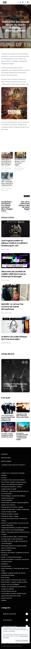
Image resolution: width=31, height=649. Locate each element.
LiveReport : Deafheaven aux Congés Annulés (15, 385)
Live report (7, 361)
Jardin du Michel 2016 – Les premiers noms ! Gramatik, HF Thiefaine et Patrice (7, 182)
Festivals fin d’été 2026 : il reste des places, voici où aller (22, 415)
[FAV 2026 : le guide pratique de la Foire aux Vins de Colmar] (8, 427)
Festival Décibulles (6, 500)
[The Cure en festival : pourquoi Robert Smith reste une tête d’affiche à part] (8, 408)
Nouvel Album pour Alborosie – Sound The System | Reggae (20, 162)
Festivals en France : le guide (9, 516)
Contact (3, 478)
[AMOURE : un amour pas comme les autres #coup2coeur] (15, 292)
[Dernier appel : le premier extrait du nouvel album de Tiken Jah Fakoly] (7, 155)
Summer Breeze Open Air (8, 591)
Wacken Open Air (6, 598)
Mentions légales (6, 461)
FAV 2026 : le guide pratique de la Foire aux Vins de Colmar (7, 435)
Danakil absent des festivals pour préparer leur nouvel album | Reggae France (7, 207)
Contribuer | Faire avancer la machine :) (13, 465)
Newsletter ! (4, 454)
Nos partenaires (6, 457)
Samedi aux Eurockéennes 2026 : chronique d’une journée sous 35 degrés (22, 436)
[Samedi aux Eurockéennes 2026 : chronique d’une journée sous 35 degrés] (23, 427)
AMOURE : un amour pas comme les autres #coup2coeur (12, 306)
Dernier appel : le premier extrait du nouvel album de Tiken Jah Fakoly (6, 162)
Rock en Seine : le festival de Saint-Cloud (13, 580)
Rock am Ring (5, 577)
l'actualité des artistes (15, 17)
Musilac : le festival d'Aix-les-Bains (11, 557)
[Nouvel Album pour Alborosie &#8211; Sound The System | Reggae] (20, 155)
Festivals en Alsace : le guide (9, 514)
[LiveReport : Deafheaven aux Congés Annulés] (15, 375)
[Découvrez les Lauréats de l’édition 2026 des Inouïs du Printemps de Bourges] (15, 260)
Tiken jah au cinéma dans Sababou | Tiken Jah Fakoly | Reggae (24, 206)
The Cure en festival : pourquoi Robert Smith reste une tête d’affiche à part (8, 418)
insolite (6, 319)
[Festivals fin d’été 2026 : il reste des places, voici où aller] (23, 407)
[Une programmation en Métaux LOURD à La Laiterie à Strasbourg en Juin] (15, 228)
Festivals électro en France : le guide (12, 507)
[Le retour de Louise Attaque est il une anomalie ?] (15, 325)
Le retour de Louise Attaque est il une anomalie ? (14, 338)
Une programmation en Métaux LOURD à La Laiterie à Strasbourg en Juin (14, 243)
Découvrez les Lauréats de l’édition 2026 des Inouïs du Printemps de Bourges (13, 274)
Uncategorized (24, 255)
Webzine (3, 600)
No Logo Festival (6, 566)
